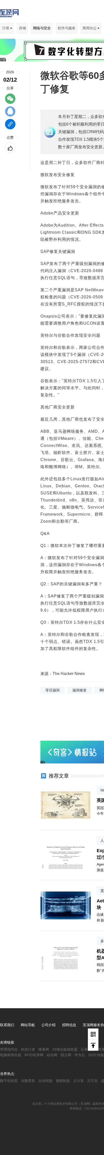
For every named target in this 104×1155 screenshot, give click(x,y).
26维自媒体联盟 (64, 1049)
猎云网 (66, 1055)
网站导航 (28, 1025)
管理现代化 (9, 1049)
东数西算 (28, 1081)
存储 (22, 28)
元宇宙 (92, 1081)
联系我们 (7, 1025)
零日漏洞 (52, 690)
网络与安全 (42, 28)
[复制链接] (10, 127)
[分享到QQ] (10, 114)
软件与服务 (66, 28)
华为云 (79, 1055)
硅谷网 (52, 1055)
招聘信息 (69, 1025)
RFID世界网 (33, 1055)
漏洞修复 (79, 690)
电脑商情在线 (10, 1055)
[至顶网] (9, 14)
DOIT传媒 (96, 1055)
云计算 (78, 1081)
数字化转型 (9, 1081)
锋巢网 (43, 1049)
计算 (6, 28)
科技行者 (28, 1049)
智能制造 (63, 1081)
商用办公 (90, 28)
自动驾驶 (45, 1081)
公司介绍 (48, 1025)
